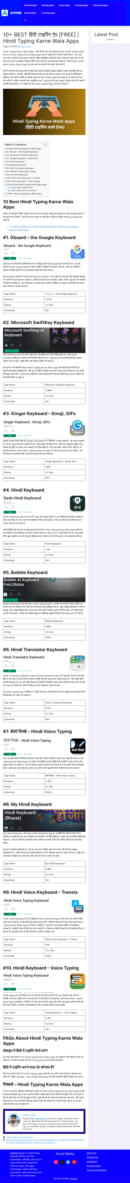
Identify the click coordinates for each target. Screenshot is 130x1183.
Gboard (49, 294)
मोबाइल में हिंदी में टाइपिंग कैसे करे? (22, 188)
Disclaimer (92, 1161)
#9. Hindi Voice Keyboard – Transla (23, 178)
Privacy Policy (94, 1166)
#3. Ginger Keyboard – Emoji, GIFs (22, 158)
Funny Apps (64, 5)
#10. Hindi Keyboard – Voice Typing (23, 181)
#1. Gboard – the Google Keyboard (22, 152)
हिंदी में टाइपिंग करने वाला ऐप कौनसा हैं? (24, 191)
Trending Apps (81, 5)
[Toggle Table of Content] (44, 145)
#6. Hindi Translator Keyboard (20, 168)
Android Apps (30, 5)
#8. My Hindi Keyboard (17, 174)
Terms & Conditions (97, 1170)
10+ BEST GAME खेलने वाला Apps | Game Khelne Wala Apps (30, 1142)
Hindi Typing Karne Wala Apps (24, 1140)
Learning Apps (48, 13)
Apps (8, 1140)
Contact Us (92, 1157)
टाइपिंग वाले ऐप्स (65, 1140)
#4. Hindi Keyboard (16, 161)
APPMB (16, 13)
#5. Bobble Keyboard (16, 165)
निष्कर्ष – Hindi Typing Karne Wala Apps (24, 193)
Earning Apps (48, 5)
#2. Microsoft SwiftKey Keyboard (22, 155)
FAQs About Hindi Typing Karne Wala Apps (27, 184)
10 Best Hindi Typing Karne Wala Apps (23, 148)
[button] (25, 20)
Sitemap (73, 1178)
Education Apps (100, 5)
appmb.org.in (41, 1118)
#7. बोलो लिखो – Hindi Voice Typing (21, 171)
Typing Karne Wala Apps (48, 1140)
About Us (91, 1153)
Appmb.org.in (17, 1153)
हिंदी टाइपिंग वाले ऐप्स (77, 1140)
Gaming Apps (30, 13)
